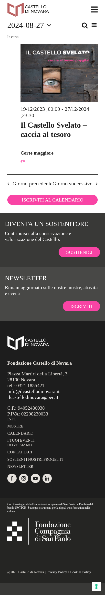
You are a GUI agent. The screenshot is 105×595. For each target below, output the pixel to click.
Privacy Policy (57, 572)
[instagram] (23, 478)
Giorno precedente (32, 183)
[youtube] (35, 478)
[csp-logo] (39, 520)
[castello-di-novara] (28, 5)
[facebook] (12, 478)
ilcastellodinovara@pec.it (32, 397)
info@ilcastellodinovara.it (33, 391)
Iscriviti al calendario (52, 199)
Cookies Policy (80, 572)
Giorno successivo (72, 183)
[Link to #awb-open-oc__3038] (94, 9)
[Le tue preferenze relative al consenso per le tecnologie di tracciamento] (96, 586)
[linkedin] (47, 478)
